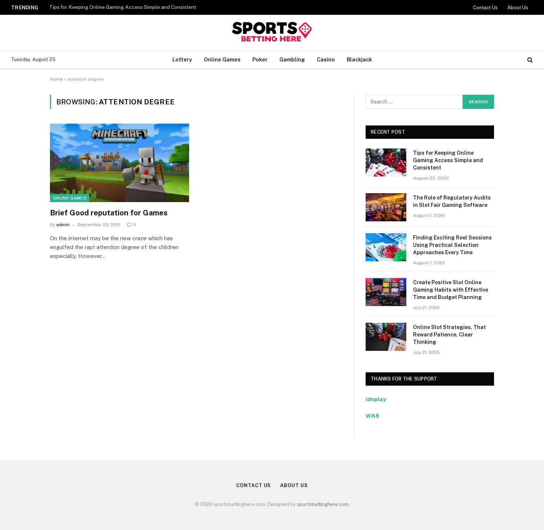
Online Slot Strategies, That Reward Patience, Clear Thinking (449, 334)
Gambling (292, 59)
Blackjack (359, 59)
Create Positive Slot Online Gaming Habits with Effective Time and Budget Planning (450, 289)
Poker (260, 59)
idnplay (376, 399)
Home (56, 79)
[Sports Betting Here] (272, 32)
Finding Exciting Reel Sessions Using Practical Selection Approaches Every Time (452, 245)
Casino (326, 59)
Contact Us (485, 7)
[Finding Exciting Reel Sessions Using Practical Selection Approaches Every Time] (386, 247)
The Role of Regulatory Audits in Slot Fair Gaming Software (452, 201)
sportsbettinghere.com (323, 504)
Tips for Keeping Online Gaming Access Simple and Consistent (122, 7)
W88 (372, 416)
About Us (517, 7)
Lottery (182, 59)
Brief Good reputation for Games (109, 212)
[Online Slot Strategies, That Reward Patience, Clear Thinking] (386, 337)
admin (63, 224)
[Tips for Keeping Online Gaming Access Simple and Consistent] (386, 162)
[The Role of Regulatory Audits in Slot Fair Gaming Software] (386, 207)
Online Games (222, 59)
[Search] (529, 59)
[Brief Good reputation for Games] (119, 163)
